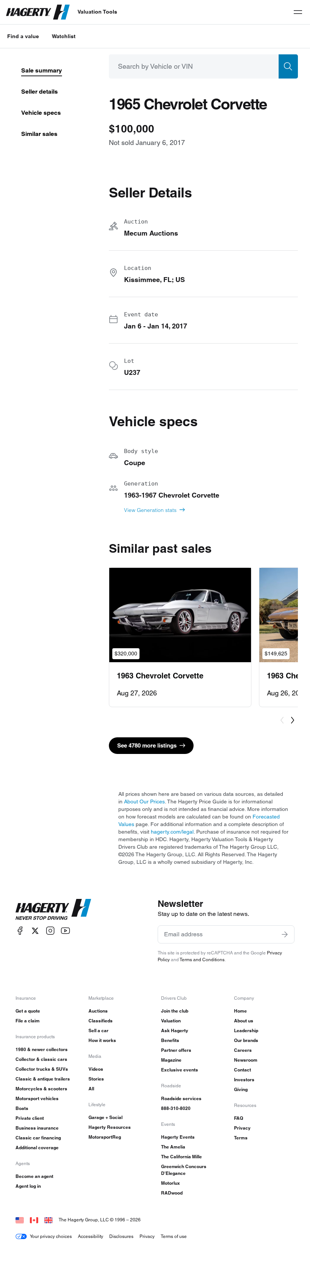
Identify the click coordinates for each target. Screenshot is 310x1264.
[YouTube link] (65, 931)
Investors (244, 1079)
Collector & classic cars (41, 1059)
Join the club (174, 1010)
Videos (95, 1069)
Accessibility (90, 1236)
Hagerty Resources (109, 1127)
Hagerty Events (178, 1137)
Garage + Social (105, 1117)
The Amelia (173, 1146)
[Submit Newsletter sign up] (284, 934)
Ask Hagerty (174, 1030)
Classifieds (100, 1020)
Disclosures (121, 1236)
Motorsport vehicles (37, 1098)
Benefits (170, 1040)
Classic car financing (38, 1137)
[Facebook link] (20, 931)
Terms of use (174, 1236)
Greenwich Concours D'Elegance (183, 1170)
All (91, 1088)
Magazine (171, 1059)
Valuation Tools (97, 12)
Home (240, 1010)
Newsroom (245, 1059)
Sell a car (98, 1030)
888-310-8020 (176, 1108)
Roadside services (181, 1098)
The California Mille (181, 1156)
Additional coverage (37, 1147)
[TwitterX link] (35, 931)
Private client (30, 1118)
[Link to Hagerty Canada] (34, 1219)
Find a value (23, 36)
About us (243, 1020)
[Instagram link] (50, 931)
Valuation (171, 1020)
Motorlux (170, 1183)
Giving (241, 1089)
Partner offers (176, 1050)
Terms (241, 1137)
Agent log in (28, 1186)
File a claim (28, 1020)
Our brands (246, 1040)
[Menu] (298, 12)
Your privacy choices (51, 1236)
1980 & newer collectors (42, 1049)
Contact (242, 1069)
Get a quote (28, 1010)
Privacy (242, 1127)
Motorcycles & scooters (41, 1088)
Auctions (98, 1010)
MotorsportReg (104, 1137)
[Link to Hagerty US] (20, 1219)
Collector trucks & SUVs (42, 1069)
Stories (96, 1078)
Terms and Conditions (202, 959)
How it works (102, 1040)
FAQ (238, 1118)
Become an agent (34, 1176)
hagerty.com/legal (172, 832)
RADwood (172, 1192)
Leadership (246, 1030)
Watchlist (64, 36)
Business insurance (37, 1127)
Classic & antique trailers (43, 1078)
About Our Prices (144, 801)
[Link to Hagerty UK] (48, 1219)
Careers (243, 1050)
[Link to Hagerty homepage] (53, 909)
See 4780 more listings (147, 745)
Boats (22, 1108)
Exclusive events (179, 1069)
